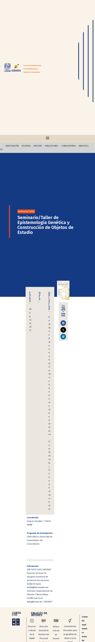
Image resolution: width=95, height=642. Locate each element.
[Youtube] (14, 623)
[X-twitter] (18, 620)
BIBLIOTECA (83, 146)
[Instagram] (18, 623)
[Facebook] (14, 620)
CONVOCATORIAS (68, 146)
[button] (63, 323)
